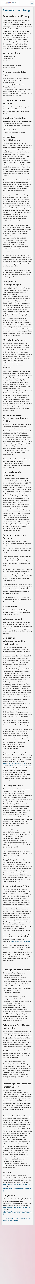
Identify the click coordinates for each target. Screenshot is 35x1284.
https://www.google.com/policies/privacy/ (16, 1184)
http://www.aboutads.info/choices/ (14, 763)
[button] (32, 3)
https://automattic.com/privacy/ (21, 941)
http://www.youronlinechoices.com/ (20, 766)
